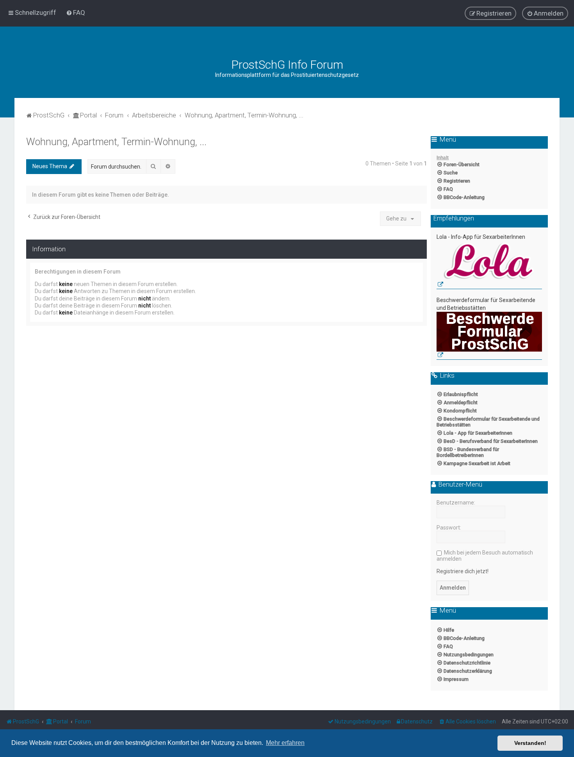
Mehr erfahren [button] (285, 742)
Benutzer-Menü (459, 484)
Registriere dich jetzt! (462, 571)
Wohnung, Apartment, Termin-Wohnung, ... (116, 141)
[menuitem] (75, 12)
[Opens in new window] (489, 265)
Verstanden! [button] (530, 743)
